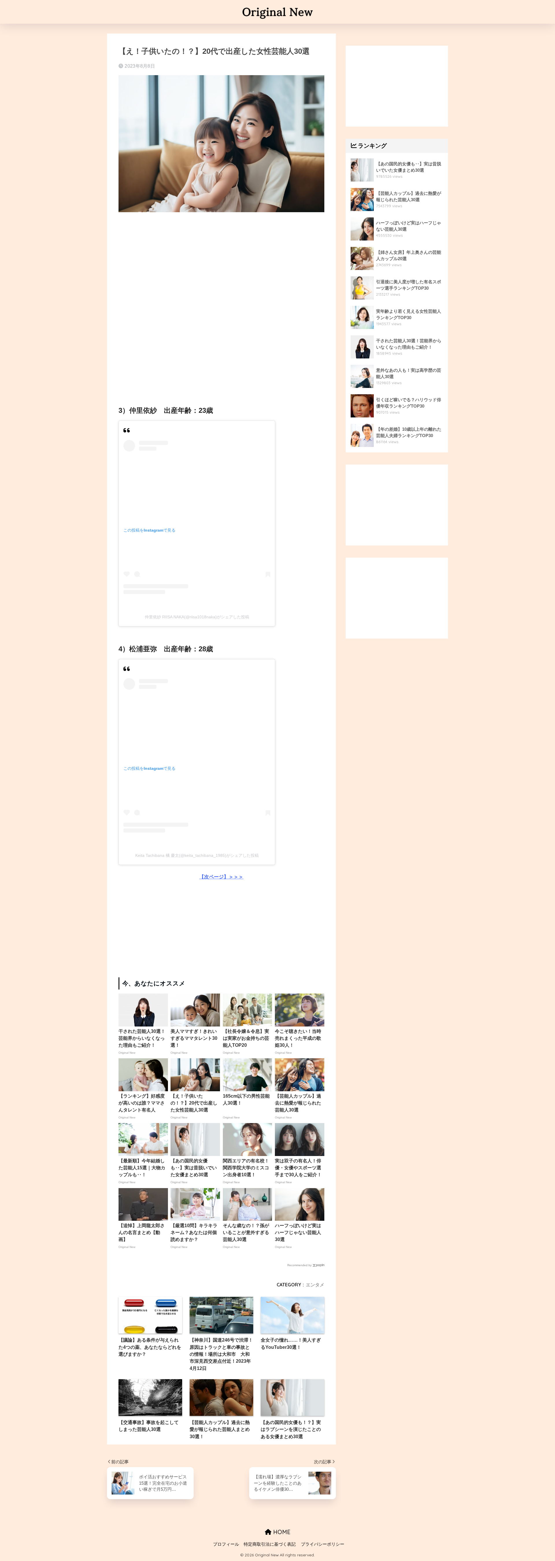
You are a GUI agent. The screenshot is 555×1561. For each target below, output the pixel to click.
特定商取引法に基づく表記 (270, 1544)
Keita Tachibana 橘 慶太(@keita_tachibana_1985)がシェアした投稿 (197, 855)
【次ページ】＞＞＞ (221, 877)
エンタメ (315, 1285)
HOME (281, 1532)
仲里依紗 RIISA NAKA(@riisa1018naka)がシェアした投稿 (197, 617)
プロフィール (226, 1544)
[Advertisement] (221, 261)
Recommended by (299, 1265)
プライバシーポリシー (322, 1544)
